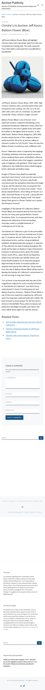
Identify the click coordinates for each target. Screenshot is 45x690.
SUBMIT (27, 660)
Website (10, 410)
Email (9, 402)
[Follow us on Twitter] (24, 686)
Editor (6, 34)
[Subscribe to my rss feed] (21, 686)
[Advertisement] (22, 466)
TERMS (35, 662)
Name (9, 394)
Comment (11, 378)
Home (3, 14)
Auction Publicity (18, 680)
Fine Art (9, 14)
